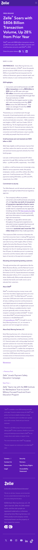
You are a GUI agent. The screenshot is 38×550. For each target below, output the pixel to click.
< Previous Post (8, 371)
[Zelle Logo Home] (5, 3)
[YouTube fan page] (21, 541)
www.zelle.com (10, 320)
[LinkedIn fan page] (26, 541)
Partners (22, 462)
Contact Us (8, 462)
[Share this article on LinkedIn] (26, 51)
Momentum (7, 362)
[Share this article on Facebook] (19, 51)
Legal (6, 469)
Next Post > (7, 383)
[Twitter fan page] (6, 541)
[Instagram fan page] (16, 541)
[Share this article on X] (23, 51)
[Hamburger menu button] (36, 2)
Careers (7, 458)
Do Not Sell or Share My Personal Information (16, 488)
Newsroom (8, 465)
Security (22, 458)
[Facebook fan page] (11, 541)
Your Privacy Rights (26, 465)
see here (28, 440)
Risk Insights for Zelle (28, 211)
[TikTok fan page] (31, 541)
